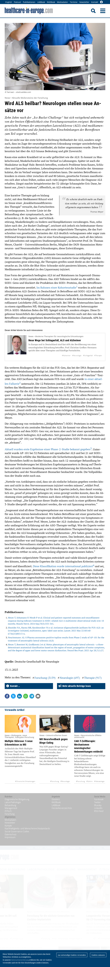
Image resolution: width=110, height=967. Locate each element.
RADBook (51, 2)
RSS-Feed (98, 811)
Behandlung (10, 805)
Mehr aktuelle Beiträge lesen (76, 686)
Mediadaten (62, 2)
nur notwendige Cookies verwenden (72, 955)
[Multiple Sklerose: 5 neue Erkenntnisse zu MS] (20, 724)
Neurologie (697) (70, 678)
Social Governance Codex (17, 831)
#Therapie (98, 355)
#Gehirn (89, 781)
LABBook (41, 2)
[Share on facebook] (7, 696)
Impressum (10, 837)
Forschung (9, 813)
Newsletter (84, 2)
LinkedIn (98, 808)
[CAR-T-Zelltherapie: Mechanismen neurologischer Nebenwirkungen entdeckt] (89, 724)
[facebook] (101, 2)
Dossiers (56, 799)
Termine (73, 2)
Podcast (17, 2)
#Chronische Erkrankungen (25, 781)
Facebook (98, 799)
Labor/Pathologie (13, 802)
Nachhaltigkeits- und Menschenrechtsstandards (27, 828)
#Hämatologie (99, 781)
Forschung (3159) (45, 678)
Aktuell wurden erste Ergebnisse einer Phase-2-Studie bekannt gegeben (48, 449)
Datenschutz (10, 834)
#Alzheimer (66, 355)
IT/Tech (8, 811)
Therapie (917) (93, 678)
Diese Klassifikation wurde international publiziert (63, 566)
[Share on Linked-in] (19, 696)
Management (11, 808)
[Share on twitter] (13, 696)
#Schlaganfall (88, 355)
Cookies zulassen (98, 955)
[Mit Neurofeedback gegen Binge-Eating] (55, 724)
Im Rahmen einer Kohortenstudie (56, 287)
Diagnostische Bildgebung (17, 799)
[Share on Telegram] (31, 696)
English (8, 2)
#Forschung (54, 781)
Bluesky (97, 805)
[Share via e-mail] (38, 696)
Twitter (97, 802)
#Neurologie (76, 355)
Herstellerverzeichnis (62, 808)
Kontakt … (14, 686)
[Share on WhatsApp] (25, 696)
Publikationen (29, 2)
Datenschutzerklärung (20, 960)
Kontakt (94, 2)
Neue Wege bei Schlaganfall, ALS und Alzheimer (54, 340)
